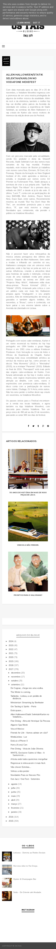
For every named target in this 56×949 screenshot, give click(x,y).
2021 (11, 653)
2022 (11, 649)
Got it (36, 23)
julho (13, 788)
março (14, 804)
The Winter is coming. (21, 692)
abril (13, 800)
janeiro (14, 812)
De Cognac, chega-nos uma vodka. (27, 688)
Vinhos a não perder (20, 771)
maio (13, 796)
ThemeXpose (48, 946)
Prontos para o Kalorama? (28, 595)
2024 (11, 641)
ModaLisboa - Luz (19, 737)
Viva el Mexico (17, 729)
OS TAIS (25, 946)
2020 (11, 657)
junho (14, 792)
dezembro (16, 673)
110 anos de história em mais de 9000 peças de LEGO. (28, 494)
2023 (11, 645)
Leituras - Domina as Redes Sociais (29, 853)
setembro (16, 684)
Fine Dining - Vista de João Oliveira (27, 748)
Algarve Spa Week (19, 725)
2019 (11, 661)
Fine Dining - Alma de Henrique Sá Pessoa (30, 721)
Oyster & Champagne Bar (24, 879)
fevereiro (15, 808)
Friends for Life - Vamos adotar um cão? (29, 733)
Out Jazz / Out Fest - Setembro (25, 779)
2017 (11, 669)
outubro (15, 680)
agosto (14, 784)
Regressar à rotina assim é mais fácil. (28, 763)
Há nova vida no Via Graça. (25, 866)
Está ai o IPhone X (19, 741)
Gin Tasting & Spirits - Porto (23, 706)
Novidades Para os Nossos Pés (25, 775)
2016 (11, 817)
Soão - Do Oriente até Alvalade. (27, 892)
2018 (11, 665)
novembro (16, 676)
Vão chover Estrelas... (21, 767)
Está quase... (17, 710)
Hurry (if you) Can (19, 745)
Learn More (23, 23)
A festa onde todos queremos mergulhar (29, 759)
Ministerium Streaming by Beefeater (27, 702)
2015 (11, 821)
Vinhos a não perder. (28, 545)
